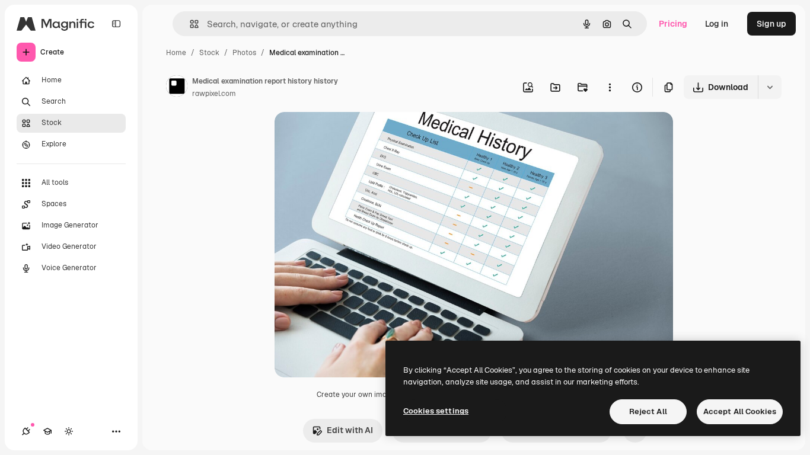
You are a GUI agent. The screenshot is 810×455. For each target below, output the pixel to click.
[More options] (609, 87)
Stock (209, 52)
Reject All (648, 411)
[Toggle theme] (68, 431)
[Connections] (26, 431)
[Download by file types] (770, 87)
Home (176, 52)
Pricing (673, 23)
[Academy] (47, 431)
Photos (244, 52)
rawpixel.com (214, 93)
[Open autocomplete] (189, 24)
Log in (716, 23)
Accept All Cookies (739, 411)
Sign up (771, 23)
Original (350, 134)
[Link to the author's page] (176, 87)
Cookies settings (435, 411)
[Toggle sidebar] (116, 23)
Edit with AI (350, 430)
